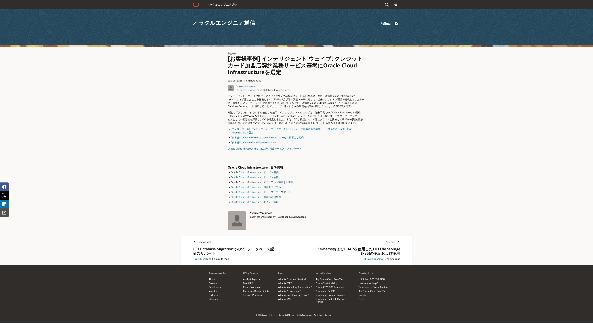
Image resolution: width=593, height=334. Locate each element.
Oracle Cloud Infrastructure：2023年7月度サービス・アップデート (265, 148)
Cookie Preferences (303, 315)
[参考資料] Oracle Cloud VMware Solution (254, 142)
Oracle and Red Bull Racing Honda (330, 300)
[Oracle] (196, 5)
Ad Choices (318, 315)
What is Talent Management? (293, 294)
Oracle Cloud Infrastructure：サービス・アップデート (261, 192)
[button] (387, 5)
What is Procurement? (289, 291)
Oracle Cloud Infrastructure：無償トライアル (256, 187)
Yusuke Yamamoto (246, 86)
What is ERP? (285, 283)
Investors (213, 291)
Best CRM (248, 283)
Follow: (386, 23)
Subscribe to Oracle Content (373, 287)
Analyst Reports (251, 279)
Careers (213, 283)
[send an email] (4, 212)
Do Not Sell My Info (286, 315)
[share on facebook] (4, 186)
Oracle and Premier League (330, 294)
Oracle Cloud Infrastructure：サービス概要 (254, 172)
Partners (213, 294)
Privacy (272, 315)
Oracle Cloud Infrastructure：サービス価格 (254, 177)
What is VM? (284, 298)
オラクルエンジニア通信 (222, 4)
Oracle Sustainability (327, 283)
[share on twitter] (4, 195)
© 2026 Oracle (261, 315)
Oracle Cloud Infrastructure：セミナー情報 (254, 201)
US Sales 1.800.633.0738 (372, 279)
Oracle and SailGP (325, 291)
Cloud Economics (252, 287)
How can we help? (368, 283)
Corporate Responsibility (256, 291)
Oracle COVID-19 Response (330, 287)
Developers (215, 287)
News (361, 298)
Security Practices (252, 294)
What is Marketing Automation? (295, 287)
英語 (280, 182)
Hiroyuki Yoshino (202, 258)
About (212, 279)
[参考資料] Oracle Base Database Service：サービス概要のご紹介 (267, 137)
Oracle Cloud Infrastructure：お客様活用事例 (256, 197)
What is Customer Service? (292, 279)
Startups (213, 298)
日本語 (289, 182)
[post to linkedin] (4, 204)
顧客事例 (232, 53)
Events (362, 294)
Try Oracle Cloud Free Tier (329, 279)
